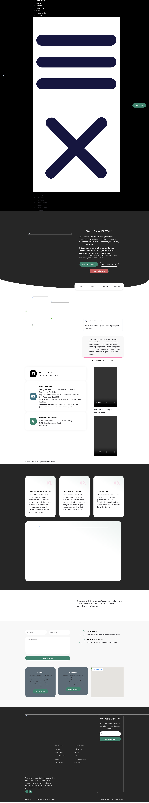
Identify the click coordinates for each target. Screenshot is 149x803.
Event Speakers (43, 195)
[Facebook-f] (26, 791)
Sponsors (39, 3)
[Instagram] (30, 791)
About (38, 10)
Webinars (39, 6)
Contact (39, 15)
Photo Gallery (40, 8)
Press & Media (41, 13)
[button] (76, 104)
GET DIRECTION (40, 691)
